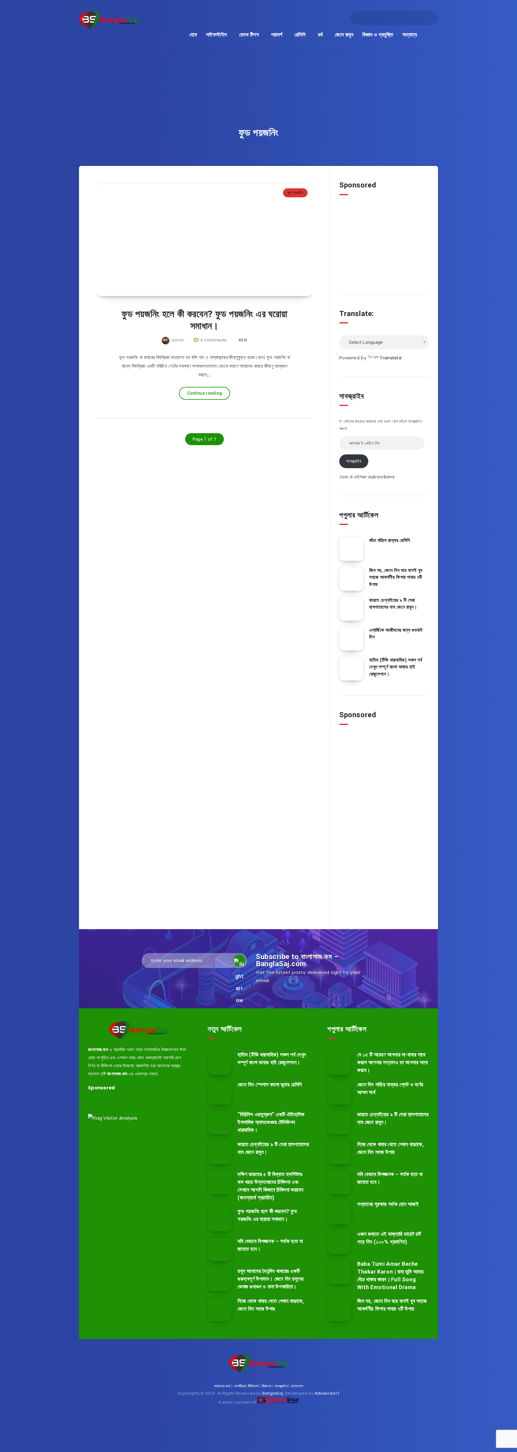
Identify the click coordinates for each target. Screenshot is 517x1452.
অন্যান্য (409, 34)
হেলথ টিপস (249, 34)
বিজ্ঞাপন (266, 1386)
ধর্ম (320, 34)
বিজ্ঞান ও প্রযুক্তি (377, 34)
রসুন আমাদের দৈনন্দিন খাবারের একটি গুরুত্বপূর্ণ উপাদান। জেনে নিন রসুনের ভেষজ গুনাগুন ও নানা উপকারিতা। (271, 1279)
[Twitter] (372, 18)
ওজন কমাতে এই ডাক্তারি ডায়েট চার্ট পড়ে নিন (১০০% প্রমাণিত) (389, 1238)
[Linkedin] (383, 18)
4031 (242, 340)
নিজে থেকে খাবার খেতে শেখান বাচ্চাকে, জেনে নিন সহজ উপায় (271, 1305)
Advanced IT (327, 1393)
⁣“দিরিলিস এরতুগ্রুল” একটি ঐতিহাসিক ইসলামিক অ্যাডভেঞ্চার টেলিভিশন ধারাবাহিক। (271, 1122)
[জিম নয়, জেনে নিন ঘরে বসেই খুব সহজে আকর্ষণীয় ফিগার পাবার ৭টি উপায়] (351, 579)
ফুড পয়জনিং (295, 193)
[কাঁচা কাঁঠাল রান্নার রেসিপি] (351, 549)
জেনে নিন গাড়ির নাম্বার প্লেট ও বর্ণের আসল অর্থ (390, 1088)
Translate (391, 358)
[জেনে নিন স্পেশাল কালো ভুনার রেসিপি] (220, 1093)
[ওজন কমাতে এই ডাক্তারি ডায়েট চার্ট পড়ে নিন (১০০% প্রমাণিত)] (339, 1242)
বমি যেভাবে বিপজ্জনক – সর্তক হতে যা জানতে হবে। (390, 1178)
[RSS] (426, 18)
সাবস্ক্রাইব (353, 461)
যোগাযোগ (297, 1386)
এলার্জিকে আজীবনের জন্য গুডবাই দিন (395, 633)
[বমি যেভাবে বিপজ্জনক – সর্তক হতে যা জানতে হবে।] (220, 1249)
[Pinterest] (404, 18)
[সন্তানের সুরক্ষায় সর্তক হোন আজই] (339, 1212)
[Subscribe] (239, 961)
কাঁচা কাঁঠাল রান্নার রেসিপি (389, 540)
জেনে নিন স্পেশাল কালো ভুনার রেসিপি (270, 1084)
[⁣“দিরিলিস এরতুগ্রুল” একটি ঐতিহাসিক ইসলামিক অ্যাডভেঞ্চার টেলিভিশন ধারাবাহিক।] (220, 1123)
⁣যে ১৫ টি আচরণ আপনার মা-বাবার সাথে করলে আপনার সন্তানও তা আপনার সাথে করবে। (392, 1062)
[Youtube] (415, 18)
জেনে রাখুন (344, 34)
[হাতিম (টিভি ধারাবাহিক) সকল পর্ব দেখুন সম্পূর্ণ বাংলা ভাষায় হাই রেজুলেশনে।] (351, 668)
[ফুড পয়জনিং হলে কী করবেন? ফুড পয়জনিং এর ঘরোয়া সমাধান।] (220, 1219)
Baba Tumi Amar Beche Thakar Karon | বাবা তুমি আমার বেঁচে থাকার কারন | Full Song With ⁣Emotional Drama (390, 1275)
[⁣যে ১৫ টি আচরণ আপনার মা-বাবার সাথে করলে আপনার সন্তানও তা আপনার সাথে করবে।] (339, 1063)
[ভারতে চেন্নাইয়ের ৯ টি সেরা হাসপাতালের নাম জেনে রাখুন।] (351, 609)
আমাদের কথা (222, 1386)
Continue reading (204, 393)
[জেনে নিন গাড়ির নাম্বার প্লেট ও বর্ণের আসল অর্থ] (339, 1093)
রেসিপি (300, 34)
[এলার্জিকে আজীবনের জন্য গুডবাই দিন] (351, 639)
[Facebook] (362, 18)
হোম (193, 34)
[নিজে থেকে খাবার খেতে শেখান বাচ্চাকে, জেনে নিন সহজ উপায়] (220, 1309)
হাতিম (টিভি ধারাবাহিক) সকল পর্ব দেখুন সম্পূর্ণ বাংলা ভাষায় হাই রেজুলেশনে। (395, 667)
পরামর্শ (276, 34)
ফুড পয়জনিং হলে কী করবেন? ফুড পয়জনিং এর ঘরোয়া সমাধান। (204, 320)
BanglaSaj (272, 1393)
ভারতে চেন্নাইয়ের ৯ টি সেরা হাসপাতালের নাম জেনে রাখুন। (393, 603)
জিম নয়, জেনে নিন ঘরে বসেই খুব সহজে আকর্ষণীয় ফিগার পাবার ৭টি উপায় (395, 577)
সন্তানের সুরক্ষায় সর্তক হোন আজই (388, 1204)
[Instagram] (394, 18)
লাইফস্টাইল (216, 34)
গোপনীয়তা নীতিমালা (246, 1386)
